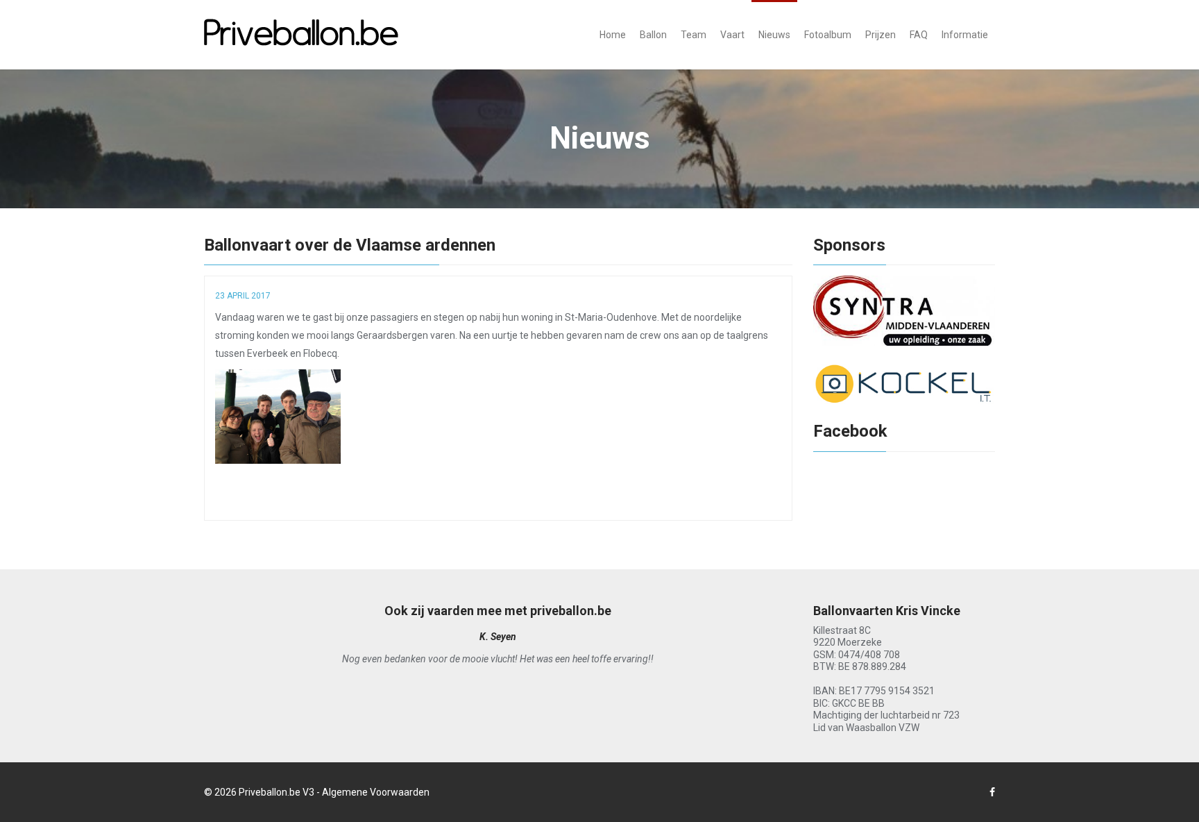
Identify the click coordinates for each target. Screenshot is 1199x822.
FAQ (919, 34)
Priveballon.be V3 (276, 792)
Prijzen (880, 34)
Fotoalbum (827, 34)
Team (693, 34)
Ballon (653, 34)
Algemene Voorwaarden (376, 792)
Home (613, 34)
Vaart (732, 34)
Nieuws (774, 34)
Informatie (965, 34)
